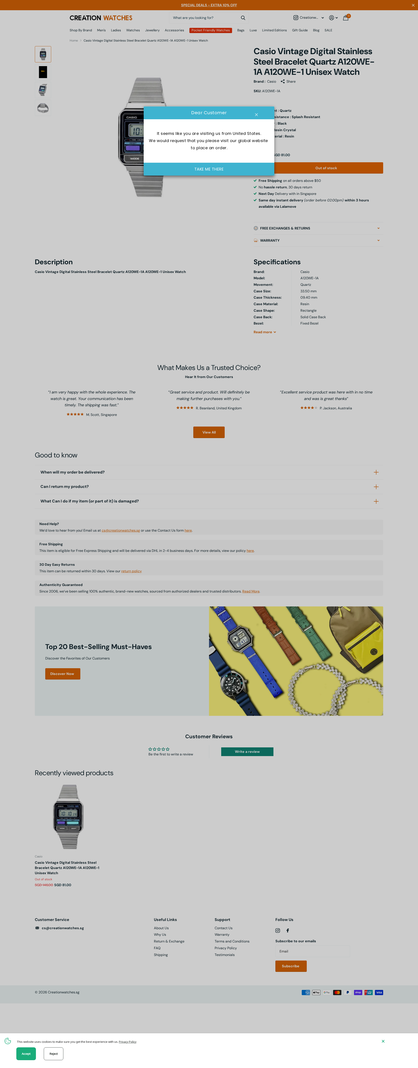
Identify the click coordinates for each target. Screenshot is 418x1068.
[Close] (396, 1041)
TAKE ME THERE (209, 169)
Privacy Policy (128, 1042)
